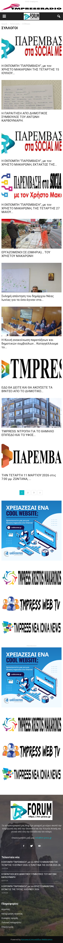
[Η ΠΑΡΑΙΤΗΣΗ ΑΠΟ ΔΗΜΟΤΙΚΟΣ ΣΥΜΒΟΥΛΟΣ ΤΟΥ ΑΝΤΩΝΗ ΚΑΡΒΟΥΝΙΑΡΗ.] (31, 95)
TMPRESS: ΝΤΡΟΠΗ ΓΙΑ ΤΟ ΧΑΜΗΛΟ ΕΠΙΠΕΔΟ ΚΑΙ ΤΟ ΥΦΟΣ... (27, 433)
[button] (59, 16)
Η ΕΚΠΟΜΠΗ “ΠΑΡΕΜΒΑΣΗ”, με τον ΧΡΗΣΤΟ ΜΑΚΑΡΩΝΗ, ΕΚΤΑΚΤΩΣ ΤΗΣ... (29, 162)
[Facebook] (24, 846)
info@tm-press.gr (43, 837)
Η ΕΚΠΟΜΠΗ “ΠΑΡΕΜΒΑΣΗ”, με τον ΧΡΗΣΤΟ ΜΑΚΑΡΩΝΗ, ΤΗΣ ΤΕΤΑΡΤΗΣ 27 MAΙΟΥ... (30, 208)
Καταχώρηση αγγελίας (12, 913)
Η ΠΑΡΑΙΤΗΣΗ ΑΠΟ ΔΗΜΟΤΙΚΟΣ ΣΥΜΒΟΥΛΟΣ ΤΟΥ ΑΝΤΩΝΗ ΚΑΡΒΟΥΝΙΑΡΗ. (24, 116)
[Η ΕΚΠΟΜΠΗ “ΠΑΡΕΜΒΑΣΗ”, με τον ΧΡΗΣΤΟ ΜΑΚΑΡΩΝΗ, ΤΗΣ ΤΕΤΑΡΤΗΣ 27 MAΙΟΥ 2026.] (31, 186)
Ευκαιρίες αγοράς (9, 918)
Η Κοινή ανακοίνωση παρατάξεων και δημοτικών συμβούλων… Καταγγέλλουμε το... (29, 343)
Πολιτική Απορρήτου (11, 922)
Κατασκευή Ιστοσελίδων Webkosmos (36, 939)
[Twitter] (31, 846)
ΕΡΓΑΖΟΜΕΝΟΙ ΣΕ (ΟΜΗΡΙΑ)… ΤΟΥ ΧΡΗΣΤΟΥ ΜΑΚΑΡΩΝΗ (25, 254)
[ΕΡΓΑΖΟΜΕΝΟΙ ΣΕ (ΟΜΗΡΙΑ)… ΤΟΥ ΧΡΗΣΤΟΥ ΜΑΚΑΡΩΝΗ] (31, 233)
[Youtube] (39, 846)
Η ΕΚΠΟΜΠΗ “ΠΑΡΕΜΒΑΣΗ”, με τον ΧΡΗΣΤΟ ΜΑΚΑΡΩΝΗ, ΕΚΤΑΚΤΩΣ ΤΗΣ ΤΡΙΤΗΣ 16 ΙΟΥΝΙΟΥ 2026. (27, 888)
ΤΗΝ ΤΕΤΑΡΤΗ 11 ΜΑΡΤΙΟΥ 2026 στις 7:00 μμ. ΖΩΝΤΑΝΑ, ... (28, 477)
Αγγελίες (5, 909)
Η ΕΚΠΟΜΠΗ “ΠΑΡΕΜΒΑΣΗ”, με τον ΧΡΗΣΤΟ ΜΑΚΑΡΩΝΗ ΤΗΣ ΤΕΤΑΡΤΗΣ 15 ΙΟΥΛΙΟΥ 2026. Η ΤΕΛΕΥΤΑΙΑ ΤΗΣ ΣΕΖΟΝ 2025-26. (31, 863)
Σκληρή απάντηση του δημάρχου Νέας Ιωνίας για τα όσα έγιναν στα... (27, 297)
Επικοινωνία (7, 926)
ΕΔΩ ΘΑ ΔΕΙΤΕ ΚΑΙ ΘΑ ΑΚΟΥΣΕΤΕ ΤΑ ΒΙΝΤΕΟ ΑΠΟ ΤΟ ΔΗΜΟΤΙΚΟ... (26, 389)
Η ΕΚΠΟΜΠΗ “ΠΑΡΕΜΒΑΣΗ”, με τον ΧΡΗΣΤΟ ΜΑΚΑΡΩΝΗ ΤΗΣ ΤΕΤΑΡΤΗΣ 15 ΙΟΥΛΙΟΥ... (30, 69)
